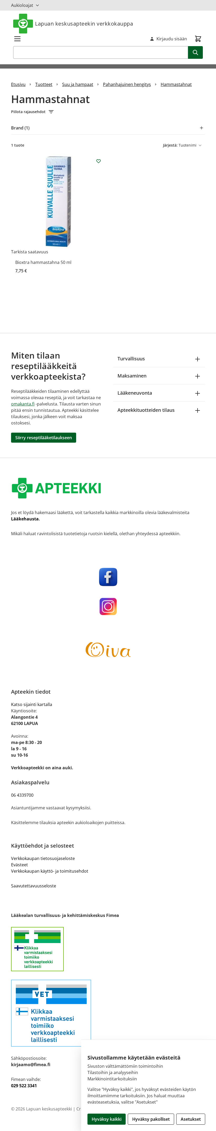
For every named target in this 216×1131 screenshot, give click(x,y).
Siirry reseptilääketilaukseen (43, 438)
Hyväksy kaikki (106, 1119)
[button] (108, 112)
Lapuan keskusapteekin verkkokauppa (84, 23)
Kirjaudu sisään (171, 39)
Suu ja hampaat (77, 84)
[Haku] (195, 52)
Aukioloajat (22, 5)
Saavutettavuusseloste (33, 886)
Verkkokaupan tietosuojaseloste (43, 858)
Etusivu (18, 84)
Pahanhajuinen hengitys (127, 84)
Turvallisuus (131, 358)
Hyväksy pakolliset (151, 1119)
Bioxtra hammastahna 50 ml (43, 262)
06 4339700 (22, 795)
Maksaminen (131, 376)
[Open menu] (17, 39)
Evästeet (19, 865)
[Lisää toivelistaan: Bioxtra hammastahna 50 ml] (98, 161)
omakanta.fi (23, 404)
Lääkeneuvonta (134, 393)
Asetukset (191, 1119)
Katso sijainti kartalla (31, 704)
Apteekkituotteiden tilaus (146, 410)
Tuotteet (43, 84)
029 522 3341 (24, 1086)
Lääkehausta (25, 519)
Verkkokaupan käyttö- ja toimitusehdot (49, 871)
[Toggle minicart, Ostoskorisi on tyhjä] (198, 38)
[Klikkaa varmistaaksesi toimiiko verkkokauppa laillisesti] (108, 949)
